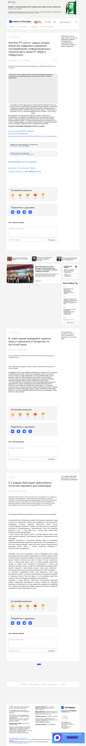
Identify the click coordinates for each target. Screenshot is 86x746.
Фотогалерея (22, 27)
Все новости (70, 322)
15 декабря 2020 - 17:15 (14, 60)
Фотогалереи (34, 684)
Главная (12, 27)
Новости (13, 477)
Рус (46, 22)
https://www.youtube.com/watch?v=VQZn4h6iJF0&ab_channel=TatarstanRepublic (32, 136)
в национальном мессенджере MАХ (22, 154)
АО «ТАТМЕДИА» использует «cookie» (20, 739)
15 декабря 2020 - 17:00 (14, 349)
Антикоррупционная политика (18, 738)
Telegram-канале (17, 146)
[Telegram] (24, 212)
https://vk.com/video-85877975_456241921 (21, 131)
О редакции (34, 27)
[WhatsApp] (30, 212)
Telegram (33, 168)
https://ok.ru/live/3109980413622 (18, 133)
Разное (63, 684)
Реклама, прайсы (47, 27)
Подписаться (72, 737)
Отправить (51, 240)
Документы (53, 684)
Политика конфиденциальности (18, 743)
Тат (54, 22)
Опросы (44, 684)
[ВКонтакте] (12, 212)
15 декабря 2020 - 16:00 (14, 491)
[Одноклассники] (18, 212)
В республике (14, 37)
